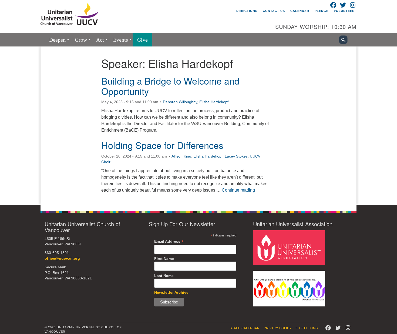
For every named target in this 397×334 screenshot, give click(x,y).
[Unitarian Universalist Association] (289, 247)
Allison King (181, 156)
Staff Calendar (245, 328)
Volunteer (344, 10)
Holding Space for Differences (162, 145)
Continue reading (238, 190)
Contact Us (274, 10)
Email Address (169, 241)
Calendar (299, 10)
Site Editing (306, 328)
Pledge (321, 10)
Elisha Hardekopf (213, 102)
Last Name (164, 275)
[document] (198, 125)
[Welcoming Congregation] (289, 288)
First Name (164, 258)
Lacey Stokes (236, 156)
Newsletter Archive (171, 292)
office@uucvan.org (62, 258)
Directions (246, 10)
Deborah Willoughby (180, 102)
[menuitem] (57, 39)
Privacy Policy (278, 328)
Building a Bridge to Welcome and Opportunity (170, 85)
